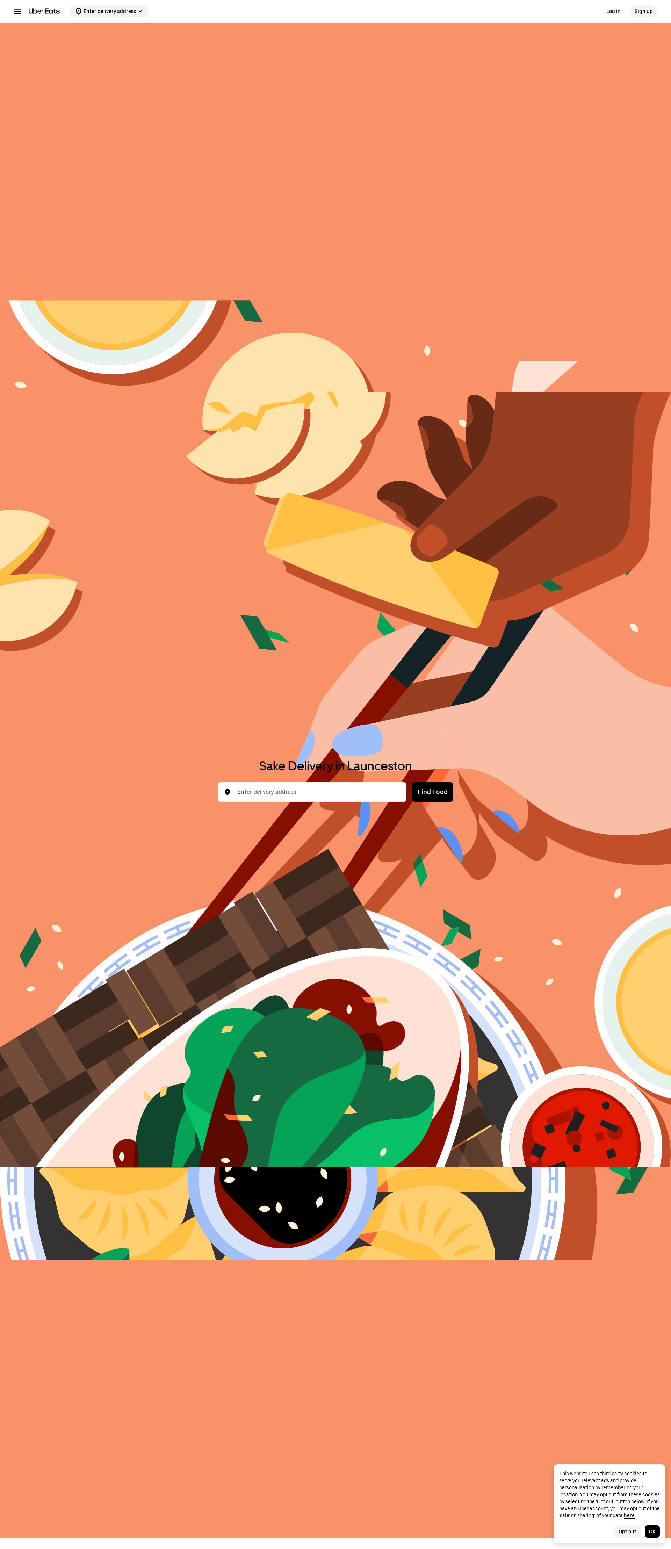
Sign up (644, 11)
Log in (613, 11)
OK (652, 1531)
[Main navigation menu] (17, 11)
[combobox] (317, 792)
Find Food (433, 791)
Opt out (627, 1531)
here (629, 1515)
